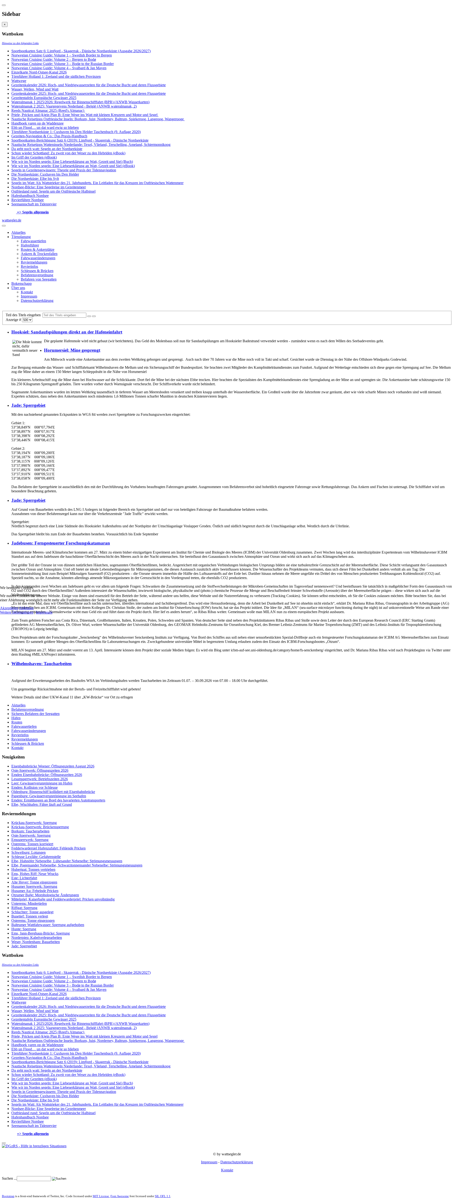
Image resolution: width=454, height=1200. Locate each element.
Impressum (44, 612)
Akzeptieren (9, 608)
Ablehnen (26, 608)
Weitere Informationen (16, 612)
